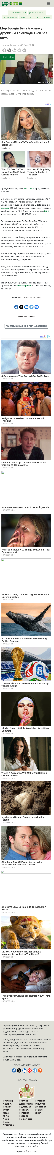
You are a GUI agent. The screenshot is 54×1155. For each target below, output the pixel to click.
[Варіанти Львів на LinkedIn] (24, 1070)
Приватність (25, 1119)
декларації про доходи (32, 297)
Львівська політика (18, 12)
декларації (29, 188)
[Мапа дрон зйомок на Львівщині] (27, 1091)
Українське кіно (10, 17)
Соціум (39, 1109)
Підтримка (25, 1106)
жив (46, 211)
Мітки (6, 1116)
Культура (40, 1103)
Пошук (6, 1122)
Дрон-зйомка (26, 1103)
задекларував (23, 285)
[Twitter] (9, 50)
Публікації (8, 1100)
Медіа (6, 1112)
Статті (37, 17)
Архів (6, 1119)
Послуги (23, 1100)
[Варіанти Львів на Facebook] (14, 1070)
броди (20, 297)
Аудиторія (8, 1125)
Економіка (40, 1106)
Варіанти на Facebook (26, 316)
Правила (23, 1116)
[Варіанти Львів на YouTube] (30, 1070)
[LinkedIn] (14, 50)
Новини (47, 17)
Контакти (24, 1109)
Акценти (7, 1103)
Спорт (38, 1112)
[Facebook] (4, 50)
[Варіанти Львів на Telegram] (35, 1070)
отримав (5, 208)
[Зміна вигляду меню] (48, 3)
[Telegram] (19, 50)
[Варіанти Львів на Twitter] (19, 1070)
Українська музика (36, 12)
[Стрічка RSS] (40, 1070)
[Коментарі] (24, 50)
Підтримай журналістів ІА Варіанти (26, 326)
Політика (7, 57)
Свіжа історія (25, 17)
